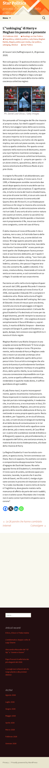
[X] (10, 508)
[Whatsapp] (21, 508)
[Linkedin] (16, 508)
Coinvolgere (38, 525)
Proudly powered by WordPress (24, 762)
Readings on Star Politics (33, 36)
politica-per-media (23, 42)
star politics (36, 42)
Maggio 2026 (10, 716)
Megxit (12, 42)
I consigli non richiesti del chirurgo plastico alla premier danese (17, 672)
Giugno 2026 (10, 709)
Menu (5, 18)
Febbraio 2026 (11, 736)
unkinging (6, 45)
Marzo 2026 (10, 729)
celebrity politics (21, 39)
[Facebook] (5, 508)
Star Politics (28, 45)
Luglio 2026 (9, 702)
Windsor (14, 45)
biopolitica (9, 39)
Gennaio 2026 (10, 743)
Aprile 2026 (9, 722)
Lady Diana (33, 39)
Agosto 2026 (10, 695)
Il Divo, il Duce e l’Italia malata (17, 633)
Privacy (6, 762)
